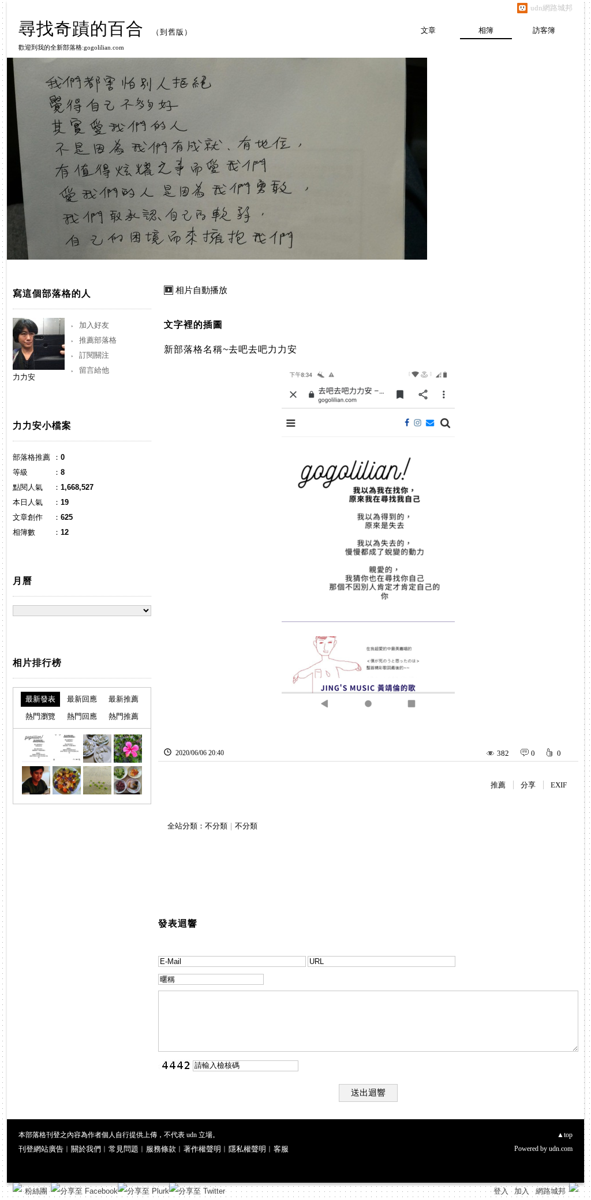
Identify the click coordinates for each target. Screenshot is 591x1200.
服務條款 (161, 1149)
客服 (281, 1149)
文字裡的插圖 (193, 324)
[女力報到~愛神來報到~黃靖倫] (36, 780)
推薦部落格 (98, 340)
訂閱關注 (94, 355)
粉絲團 (36, 1191)
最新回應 (82, 699)
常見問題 (124, 1149)
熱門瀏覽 (40, 716)
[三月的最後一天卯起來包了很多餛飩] (97, 748)
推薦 (498, 785)
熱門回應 (82, 716)
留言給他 (94, 370)
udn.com (561, 1149)
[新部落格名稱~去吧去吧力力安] (36, 748)
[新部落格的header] (67, 748)
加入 (521, 1191)
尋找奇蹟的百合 (81, 28)
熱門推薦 (124, 716)
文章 (428, 30)
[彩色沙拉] (67, 780)
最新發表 (40, 699)
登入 (500, 1191)
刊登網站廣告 (40, 1149)
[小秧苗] (97, 780)
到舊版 (172, 32)
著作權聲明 (202, 1149)
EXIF (559, 785)
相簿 (485, 30)
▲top (565, 1135)
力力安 (24, 377)
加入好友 (94, 325)
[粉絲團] (17, 1187)
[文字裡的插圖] (128, 780)
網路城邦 (551, 1191)
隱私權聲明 (247, 1149)
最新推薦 (124, 699)
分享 (528, 785)
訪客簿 (544, 30)
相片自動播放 (201, 290)
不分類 (216, 826)
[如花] (128, 748)
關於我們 (86, 1149)
